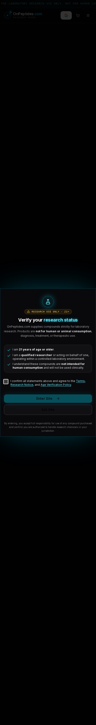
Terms (80, 381)
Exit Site (48, 410)
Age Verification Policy (56, 384)
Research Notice (21, 384)
